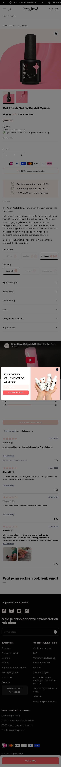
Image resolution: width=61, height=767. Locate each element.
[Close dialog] (57, 369)
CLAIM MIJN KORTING (15, 392)
